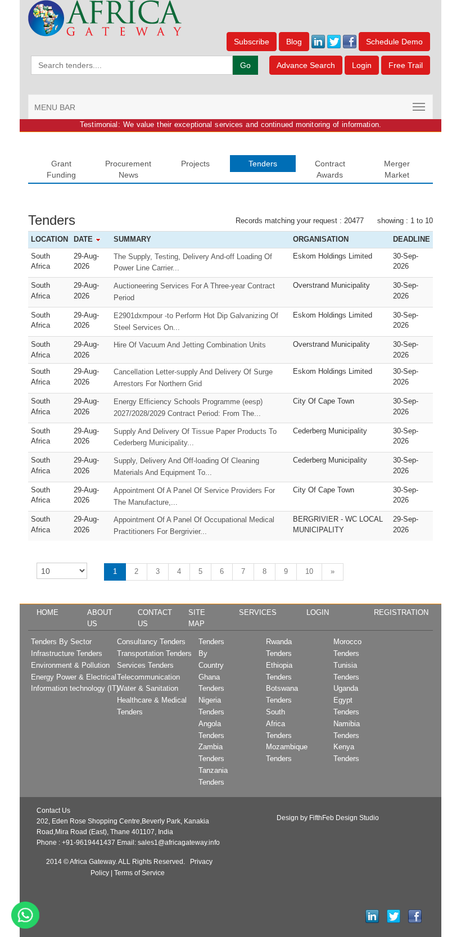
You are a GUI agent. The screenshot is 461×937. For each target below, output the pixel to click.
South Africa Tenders (279, 724)
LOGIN (317, 612)
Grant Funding (61, 169)
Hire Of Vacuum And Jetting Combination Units (190, 345)
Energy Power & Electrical (73, 677)
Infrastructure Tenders (66, 653)
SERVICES (258, 612)
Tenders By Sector (61, 641)
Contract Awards (330, 169)
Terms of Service (139, 873)
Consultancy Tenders (151, 641)
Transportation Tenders (154, 653)
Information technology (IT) (75, 688)
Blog (294, 41)
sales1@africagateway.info (179, 843)
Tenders (262, 163)
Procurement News (128, 169)
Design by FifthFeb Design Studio (328, 818)
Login (362, 65)
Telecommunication (148, 677)
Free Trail (405, 65)
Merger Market (397, 169)
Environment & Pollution (70, 665)
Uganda (345, 688)
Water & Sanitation (147, 688)
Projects (195, 163)
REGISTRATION (401, 612)
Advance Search (306, 65)
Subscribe (251, 41)
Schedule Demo (394, 41)
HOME (47, 612)
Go (245, 65)
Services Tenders (145, 665)
